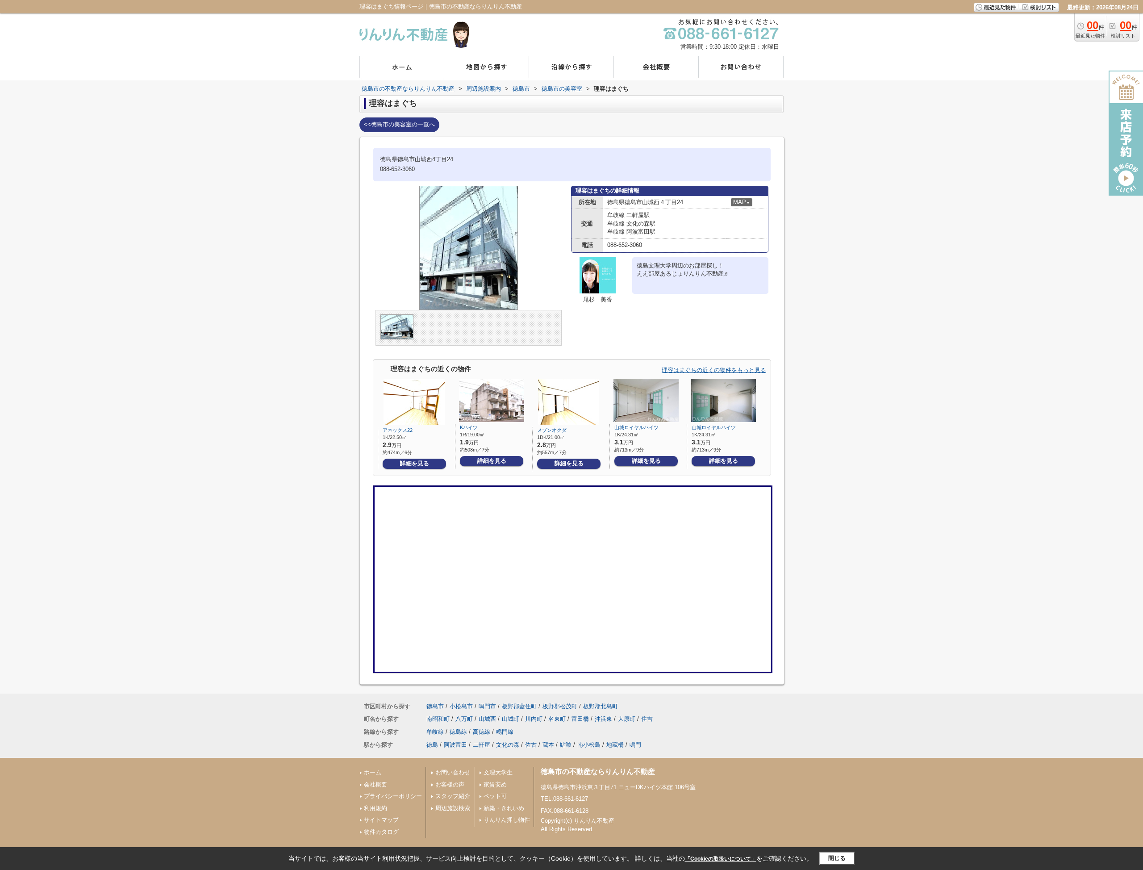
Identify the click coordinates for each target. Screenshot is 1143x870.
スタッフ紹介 (452, 796)
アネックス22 (398, 430)
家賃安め (495, 784)
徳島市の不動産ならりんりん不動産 (598, 771)
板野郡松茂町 (559, 706)
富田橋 (580, 718)
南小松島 (589, 744)
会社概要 (375, 784)
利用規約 (375, 808)
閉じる (837, 858)
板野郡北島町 (600, 706)
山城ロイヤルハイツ (636, 427)
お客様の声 (449, 784)
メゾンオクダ (552, 430)
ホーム (372, 772)
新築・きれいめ (504, 808)
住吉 (647, 718)
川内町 (533, 718)
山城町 (510, 718)
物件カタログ (381, 831)
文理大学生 (498, 772)
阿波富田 (455, 744)
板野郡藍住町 (519, 706)
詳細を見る (414, 463)
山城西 (487, 718)
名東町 (557, 718)
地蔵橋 (615, 744)
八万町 (464, 718)
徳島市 (435, 706)
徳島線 (458, 731)
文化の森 (507, 744)
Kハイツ (469, 427)
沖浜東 (603, 718)
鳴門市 (487, 706)
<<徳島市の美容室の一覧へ (399, 124)
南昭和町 (438, 718)
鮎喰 (566, 744)
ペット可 (495, 796)
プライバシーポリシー (393, 796)
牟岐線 (435, 731)
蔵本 (548, 744)
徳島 (432, 744)
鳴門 (635, 744)
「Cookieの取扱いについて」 (720, 859)
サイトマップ (381, 819)
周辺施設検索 (452, 808)
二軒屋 (481, 744)
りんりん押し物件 (507, 819)
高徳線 (481, 731)
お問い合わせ (452, 772)
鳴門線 (504, 731)
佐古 (531, 744)
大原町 (626, 718)
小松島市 (461, 706)
